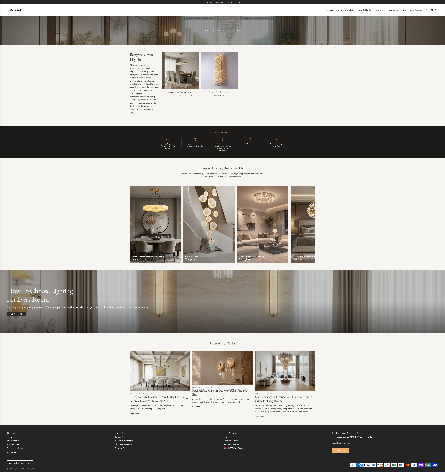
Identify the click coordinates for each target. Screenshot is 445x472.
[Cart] (431, 10)
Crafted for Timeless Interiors (29, 469)
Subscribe (340, 450)
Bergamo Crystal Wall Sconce (219, 92)
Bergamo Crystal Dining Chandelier (180, 92)
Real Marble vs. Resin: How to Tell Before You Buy (219, 392)
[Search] (426, 10)
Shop (236, 2)
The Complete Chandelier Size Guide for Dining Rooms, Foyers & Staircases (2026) (159, 399)
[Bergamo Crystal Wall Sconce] (219, 70)
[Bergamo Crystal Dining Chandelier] (180, 70)
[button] (132, 225)
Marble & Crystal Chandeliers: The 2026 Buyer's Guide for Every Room (283, 399)
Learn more (16, 314)
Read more (134, 412)
